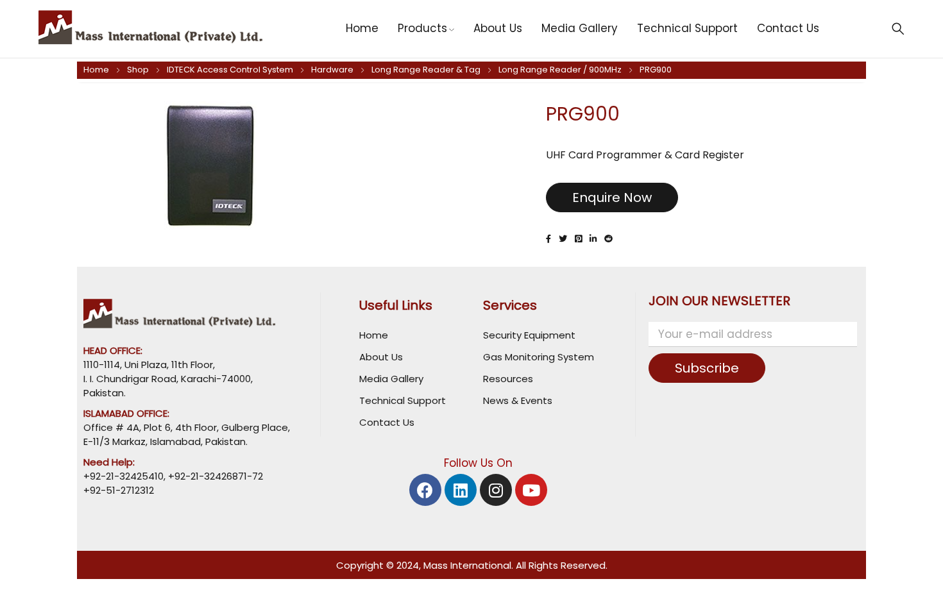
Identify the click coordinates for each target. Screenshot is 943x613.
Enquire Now (612, 197)
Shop (138, 69)
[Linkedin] (461, 490)
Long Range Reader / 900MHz (560, 69)
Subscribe (707, 368)
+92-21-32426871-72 (214, 476)
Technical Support (402, 400)
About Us (381, 357)
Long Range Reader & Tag (425, 69)
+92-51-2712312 (118, 490)
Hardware (332, 69)
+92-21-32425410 (123, 476)
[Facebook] (425, 490)
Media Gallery (391, 378)
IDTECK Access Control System (230, 69)
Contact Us (386, 422)
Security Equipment (529, 335)
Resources (508, 378)
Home (96, 69)
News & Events (517, 400)
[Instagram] (496, 490)
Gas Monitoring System (538, 357)
